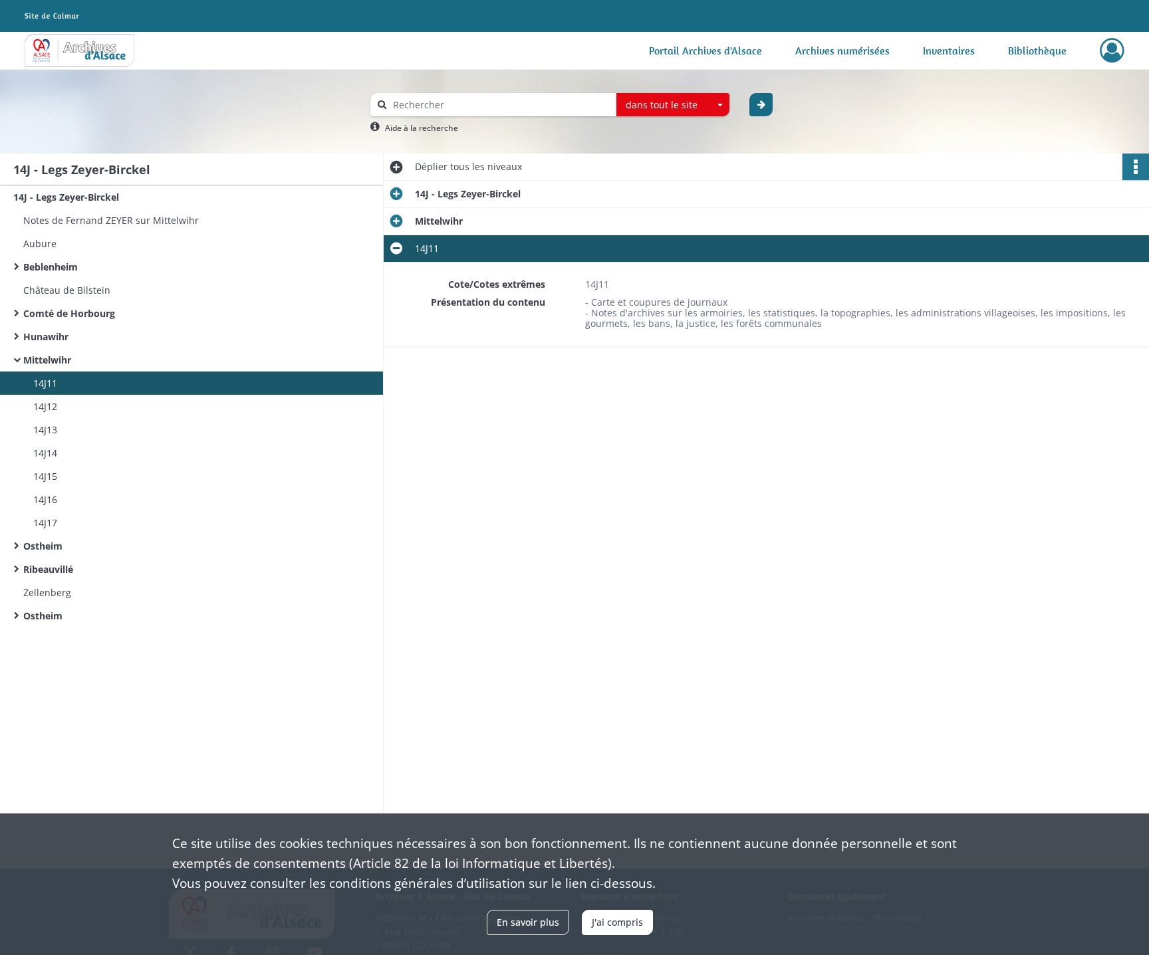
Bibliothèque (1037, 50)
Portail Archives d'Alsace (705, 50)
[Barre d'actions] (1135, 167)
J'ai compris (617, 922)
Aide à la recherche (421, 128)
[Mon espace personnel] (1112, 50)
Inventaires (949, 50)
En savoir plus (528, 922)
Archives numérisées (842, 50)
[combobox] (672, 105)
